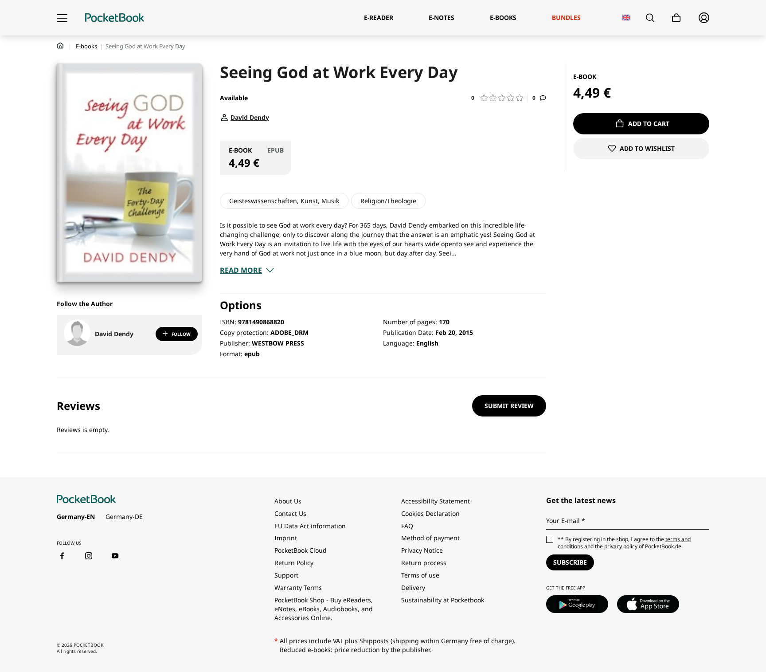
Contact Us (290, 513)
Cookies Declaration (431, 513)
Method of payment (430, 538)
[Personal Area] (704, 17)
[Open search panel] (650, 17)
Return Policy (293, 562)
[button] (499, 98)
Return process (423, 562)
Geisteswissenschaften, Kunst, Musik (284, 200)
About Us (287, 501)
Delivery (413, 587)
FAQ (407, 526)
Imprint (285, 538)
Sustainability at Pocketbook (442, 600)
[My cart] (676, 18)
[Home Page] (114, 17)
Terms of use (420, 575)
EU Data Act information (310, 526)
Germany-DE (124, 516)
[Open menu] (62, 17)
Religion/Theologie (388, 200)
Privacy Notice (422, 550)
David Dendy (114, 334)
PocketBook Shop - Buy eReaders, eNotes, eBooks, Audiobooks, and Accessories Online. (323, 609)
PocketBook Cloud (300, 550)
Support (286, 575)
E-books (86, 46)
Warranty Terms (298, 587)
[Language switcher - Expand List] (626, 17)
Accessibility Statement (435, 501)
